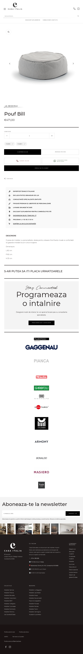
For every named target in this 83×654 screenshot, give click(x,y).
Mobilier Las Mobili (35, 592)
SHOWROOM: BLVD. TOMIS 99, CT (24, 215)
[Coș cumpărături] (78, 9)
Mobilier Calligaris (9, 603)
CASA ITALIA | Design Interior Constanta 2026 (13, 558)
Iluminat (71, 564)
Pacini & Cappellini (35, 601)
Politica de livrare (9, 632)
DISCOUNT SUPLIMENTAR (32, 20)
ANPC (6, 636)
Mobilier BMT (8, 601)
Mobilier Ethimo (9, 612)
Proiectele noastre (72, 558)
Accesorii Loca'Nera (35, 614)
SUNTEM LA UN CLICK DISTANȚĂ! (24, 223)
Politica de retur (24, 632)
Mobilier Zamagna (35, 612)
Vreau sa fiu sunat (41, 168)
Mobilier (71, 561)
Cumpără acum (22, 152)
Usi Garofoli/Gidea (9, 614)
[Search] (78, 16)
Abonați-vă (73, 513)
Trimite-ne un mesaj (37, 562)
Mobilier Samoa (9, 590)
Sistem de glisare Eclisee (73, 576)
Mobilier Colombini (10, 598)
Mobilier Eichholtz (9, 609)
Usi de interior (73, 572)
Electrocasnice (73, 569)
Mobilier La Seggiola (35, 590)
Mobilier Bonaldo (9, 595)
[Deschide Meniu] (4, 9)
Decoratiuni (72, 567)
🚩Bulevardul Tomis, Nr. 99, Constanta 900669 (43, 565)
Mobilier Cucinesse (10, 606)
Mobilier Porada (34, 603)
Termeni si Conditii (18, 636)
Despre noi (72, 549)
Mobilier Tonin (33, 609)
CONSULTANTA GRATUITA (50, 20)
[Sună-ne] (74, 9)
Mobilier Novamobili (35, 598)
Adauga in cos (60, 152)
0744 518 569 (35, 558)
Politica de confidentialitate (12, 641)
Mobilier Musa (33, 595)
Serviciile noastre (71, 553)
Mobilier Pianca (9, 592)
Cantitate (7, 131)
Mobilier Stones (33, 606)
